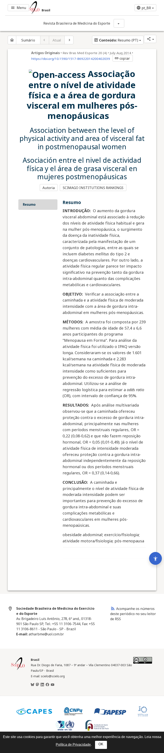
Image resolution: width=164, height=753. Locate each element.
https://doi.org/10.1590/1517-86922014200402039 (70, 58)
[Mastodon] (37, 684)
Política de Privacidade (73, 744)
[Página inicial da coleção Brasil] (18, 669)
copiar (122, 58)
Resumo (29, 204)
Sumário (28, 40)
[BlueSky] (32, 684)
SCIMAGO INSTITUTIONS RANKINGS (93, 187)
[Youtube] (52, 684)
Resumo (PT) (116, 40)
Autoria (48, 187)
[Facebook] (47, 684)
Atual (57, 40)
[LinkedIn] (42, 684)
